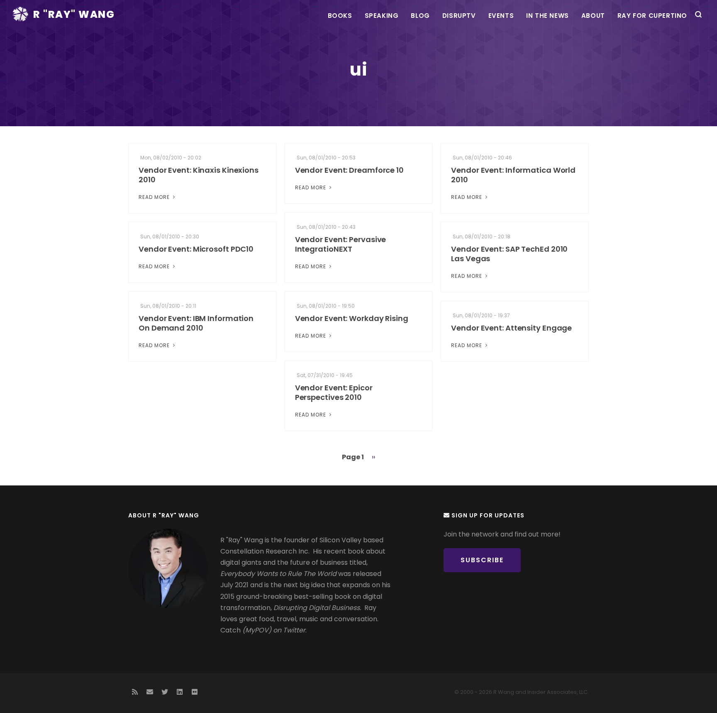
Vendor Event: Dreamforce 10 (349, 170)
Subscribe (482, 560)
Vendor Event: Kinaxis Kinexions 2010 (199, 175)
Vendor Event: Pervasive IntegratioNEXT (340, 244)
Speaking (382, 15)
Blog (420, 15)
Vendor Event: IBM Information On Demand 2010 (196, 323)
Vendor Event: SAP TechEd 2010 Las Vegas (509, 254)
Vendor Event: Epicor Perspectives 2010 (334, 392)
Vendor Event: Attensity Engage (511, 328)
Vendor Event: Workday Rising (351, 318)
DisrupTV (459, 15)
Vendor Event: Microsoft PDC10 (196, 249)
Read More (155, 197)
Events (501, 15)
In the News (547, 15)
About (593, 15)
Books (340, 15)
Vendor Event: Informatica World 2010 (513, 175)
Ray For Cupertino (652, 15)
